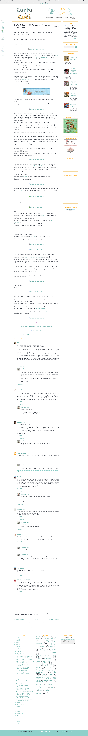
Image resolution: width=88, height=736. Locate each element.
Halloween (39, 642)
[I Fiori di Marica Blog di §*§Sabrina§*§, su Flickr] (36, 109)
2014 (16, 648)
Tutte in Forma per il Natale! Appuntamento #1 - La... (24, 700)
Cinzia (19, 535)
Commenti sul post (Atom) (27, 627)
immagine (46, 275)
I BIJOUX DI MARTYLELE (24, 580)
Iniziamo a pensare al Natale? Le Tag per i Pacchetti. (73, 71)
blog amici (26, 334)
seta (45, 689)
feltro (44, 664)
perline (38, 683)
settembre (19, 704)
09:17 (24, 389)
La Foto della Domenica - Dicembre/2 (74, 93)
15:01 (28, 369)
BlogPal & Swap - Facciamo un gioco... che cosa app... (24, 673)
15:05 (28, 522)
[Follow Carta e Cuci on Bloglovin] (70, 210)
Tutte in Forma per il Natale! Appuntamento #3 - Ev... (24, 678)
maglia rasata (39, 675)
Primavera (50, 646)
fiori (37, 666)
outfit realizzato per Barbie (33, 257)
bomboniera (43, 653)
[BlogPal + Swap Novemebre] (36, 49)
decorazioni (47, 661)
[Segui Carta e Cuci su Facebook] (2, 28)
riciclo (43, 687)
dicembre (19, 651)
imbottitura (50, 670)
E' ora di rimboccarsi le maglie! (25, 691)
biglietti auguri (44, 650)
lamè (44, 674)
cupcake (38, 661)
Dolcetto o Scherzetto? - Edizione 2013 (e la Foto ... (24, 697)
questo (25, 176)
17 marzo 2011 (38, 165)
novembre (19, 653)
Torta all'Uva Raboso (21, 683)
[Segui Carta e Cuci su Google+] (2, 38)
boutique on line (49, 312)
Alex (56, 55)
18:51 (27, 453)
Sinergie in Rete (50, 648)
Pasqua (42, 646)
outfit (47, 678)
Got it (46, 3)
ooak (39, 678)
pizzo (49, 683)
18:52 (22, 568)
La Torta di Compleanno (22, 654)
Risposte (21, 366)
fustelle (48, 666)
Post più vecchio (54, 620)
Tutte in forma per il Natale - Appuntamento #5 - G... (24, 657)
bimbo (41, 652)
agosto (18, 706)
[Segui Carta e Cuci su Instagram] (2, 49)
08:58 (21, 342)
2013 (16, 649)
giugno (18, 709)
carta (54, 655)
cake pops (38, 655)
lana (50, 674)
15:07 (28, 554)
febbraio (19, 717)
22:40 (23, 477)
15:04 (28, 494)
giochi (38, 668)
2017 (16, 642)
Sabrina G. (23, 369)
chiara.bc (19, 509)
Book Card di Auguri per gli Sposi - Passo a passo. (73, 58)
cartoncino (46, 657)
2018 (16, 640)
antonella (19, 390)
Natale (53, 645)
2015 (16, 646)
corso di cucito (40, 659)
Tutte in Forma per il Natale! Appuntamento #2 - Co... (24, 689)
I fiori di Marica (21, 453)
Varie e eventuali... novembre (24, 659)
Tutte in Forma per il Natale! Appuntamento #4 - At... (24, 668)
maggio (18, 711)
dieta (37, 663)
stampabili (53, 689)
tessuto (40, 690)
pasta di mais (50, 681)
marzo (18, 715)
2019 (16, 639)
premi (37, 686)
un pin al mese (41, 692)
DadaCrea (19, 422)
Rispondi (19, 363)
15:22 (33, 580)
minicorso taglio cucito (42, 677)
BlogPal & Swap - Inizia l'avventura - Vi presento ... (24, 694)
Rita (18, 343)
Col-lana (33, 236)
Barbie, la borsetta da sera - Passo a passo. (74, 82)
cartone (38, 658)
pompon (19, 287)
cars (46, 655)
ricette (53, 686)
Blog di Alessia (26, 79)
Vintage (54, 649)
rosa (52, 687)
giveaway (49, 668)
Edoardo (45, 640)
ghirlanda (39, 667)
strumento (54, 201)
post (32, 104)
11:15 (22, 534)
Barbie (46, 637)
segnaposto (38, 689)
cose (42, 215)
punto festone (45, 686)
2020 (16, 637)
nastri (54, 677)
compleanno (48, 658)
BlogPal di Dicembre (41, 57)
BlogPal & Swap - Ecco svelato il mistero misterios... (25, 662)
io (55, 672)
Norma (19, 568)
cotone (50, 660)
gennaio (19, 718)
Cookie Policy (45, 731)
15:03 (28, 441)
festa (51, 664)
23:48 (24, 509)
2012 (16, 721)
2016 (16, 644)
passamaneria (39, 681)
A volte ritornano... (21, 670)
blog (21, 334)
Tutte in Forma (43, 649)
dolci (46, 663)
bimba (54, 650)
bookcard (51, 653)
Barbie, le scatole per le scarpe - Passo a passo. (74, 104)
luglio (18, 708)
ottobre (19, 702)
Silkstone (38, 648)
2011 (16, 723)
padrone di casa (40, 308)
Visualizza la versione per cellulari (36, 623)
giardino (50, 667)
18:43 (24, 422)
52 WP (38, 637)
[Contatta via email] (2, 56)
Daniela (19, 477)
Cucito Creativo (50, 638)
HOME (36, 620)
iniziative (32, 334)
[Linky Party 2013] (36, 330)
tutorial (48, 690)
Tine (70, 731)
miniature (49, 675)
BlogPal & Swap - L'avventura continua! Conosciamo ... (24, 681)
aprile (18, 713)
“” (36, 326)
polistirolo (39, 684)
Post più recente (19, 620)
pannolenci (48, 680)
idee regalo (39, 670)
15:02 (28, 407)
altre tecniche (20, 190)
